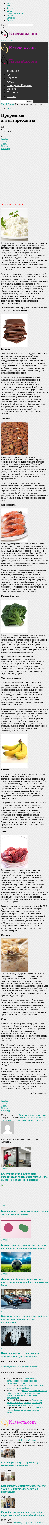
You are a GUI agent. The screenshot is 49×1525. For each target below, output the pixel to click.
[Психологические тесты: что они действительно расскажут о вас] (16, 1345)
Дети (9, 6)
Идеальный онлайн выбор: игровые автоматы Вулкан (26, 1387)
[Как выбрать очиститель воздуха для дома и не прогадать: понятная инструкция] (8, 1480)
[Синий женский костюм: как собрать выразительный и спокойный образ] (8, 1507)
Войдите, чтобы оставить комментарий (19, 1367)
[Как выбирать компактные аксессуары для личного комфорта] (16, 1203)
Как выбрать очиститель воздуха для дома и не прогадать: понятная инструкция (23, 1488)
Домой (4, 104)
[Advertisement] (24, 176)
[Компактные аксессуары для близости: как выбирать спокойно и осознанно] (16, 1237)
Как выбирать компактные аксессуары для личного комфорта (24, 1212)
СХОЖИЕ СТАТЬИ (12, 1139)
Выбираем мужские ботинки (32, 1115)
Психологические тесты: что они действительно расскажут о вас (20, 1355)
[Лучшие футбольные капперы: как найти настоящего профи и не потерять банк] (16, 1271)
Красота (10, 8)
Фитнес (10, 15)
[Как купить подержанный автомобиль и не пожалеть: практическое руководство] (16, 1308)
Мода (9, 10)
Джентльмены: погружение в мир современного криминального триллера (22, 1380)
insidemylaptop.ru (22, 1523)
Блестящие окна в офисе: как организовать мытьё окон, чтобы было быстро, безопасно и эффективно (24, 1176)
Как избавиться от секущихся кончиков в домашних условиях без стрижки (23, 1118)
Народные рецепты (15, 13)
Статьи (10, 20)
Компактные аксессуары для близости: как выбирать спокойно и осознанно (24, 1246)
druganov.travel (36, 1523)
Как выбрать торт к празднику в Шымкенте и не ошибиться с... (20, 1464)
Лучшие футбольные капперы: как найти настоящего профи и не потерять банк (24, 1282)
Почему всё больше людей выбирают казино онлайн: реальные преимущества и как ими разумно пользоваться (27, 1394)
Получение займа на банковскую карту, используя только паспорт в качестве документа (24, 1402)
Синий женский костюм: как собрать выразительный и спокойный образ (23, 1514)
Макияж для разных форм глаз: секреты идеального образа (25, 1409)
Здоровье (11, 3)
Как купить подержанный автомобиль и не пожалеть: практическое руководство (24, 1319)
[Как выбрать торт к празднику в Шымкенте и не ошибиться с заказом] (8, 1457)
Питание (11, 18)
